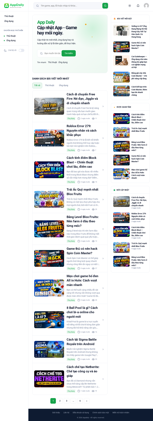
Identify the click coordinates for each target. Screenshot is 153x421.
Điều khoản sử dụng (81, 413)
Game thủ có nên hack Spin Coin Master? (138, 45)
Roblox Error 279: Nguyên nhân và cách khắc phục (82, 130)
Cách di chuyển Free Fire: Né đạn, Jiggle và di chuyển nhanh (82, 99)
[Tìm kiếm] (105, 6)
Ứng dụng (8, 21)
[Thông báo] (138, 6)
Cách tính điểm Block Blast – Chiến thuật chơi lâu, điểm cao (81, 162)
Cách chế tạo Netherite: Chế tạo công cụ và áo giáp (83, 371)
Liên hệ (66, 413)
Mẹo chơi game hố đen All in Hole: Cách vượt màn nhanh (82, 280)
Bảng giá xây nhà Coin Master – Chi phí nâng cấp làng (139, 75)
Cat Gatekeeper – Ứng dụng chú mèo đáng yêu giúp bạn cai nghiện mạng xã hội (139, 62)
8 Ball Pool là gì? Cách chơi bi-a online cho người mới (82, 312)
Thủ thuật (9, 16)
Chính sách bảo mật (100, 413)
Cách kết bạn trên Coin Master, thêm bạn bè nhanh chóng (139, 91)
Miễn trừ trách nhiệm (121, 413)
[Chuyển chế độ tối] (21, 50)
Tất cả (37, 85)
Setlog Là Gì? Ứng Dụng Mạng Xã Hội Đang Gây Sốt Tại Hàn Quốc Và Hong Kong (139, 31)
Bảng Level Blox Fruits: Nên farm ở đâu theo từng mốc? (83, 221)
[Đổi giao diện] (130, 6)
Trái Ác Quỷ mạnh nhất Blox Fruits (139, 129)
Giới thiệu (56, 413)
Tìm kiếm (69, 53)
